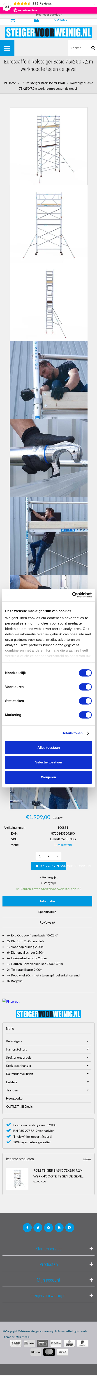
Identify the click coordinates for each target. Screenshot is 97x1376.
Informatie (47, 901)
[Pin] (42, 1343)
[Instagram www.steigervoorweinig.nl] (69, 1227)
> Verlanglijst (48, 877)
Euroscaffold (63, 845)
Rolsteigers (14, 1041)
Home (11, 83)
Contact (60, 19)
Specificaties (47, 912)
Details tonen (72, 733)
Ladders (11, 1082)
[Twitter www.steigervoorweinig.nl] (37, 1227)
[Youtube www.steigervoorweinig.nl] (59, 1227)
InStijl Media (22, 1337)
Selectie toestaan (48, 762)
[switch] (85, 686)
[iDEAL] (29, 1343)
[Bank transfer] (16, 1343)
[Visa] (62, 1352)
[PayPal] (82, 1343)
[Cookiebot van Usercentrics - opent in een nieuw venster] (72, 595)
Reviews (47, 922)
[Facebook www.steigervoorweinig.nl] (27, 1227)
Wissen (87, 1159)
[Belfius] (56, 1343)
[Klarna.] (35, 1352)
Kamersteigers (16, 1049)
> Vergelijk (48, 883)
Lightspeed (79, 1331)
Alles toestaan (48, 747)
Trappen (12, 1090)
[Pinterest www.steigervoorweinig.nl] (48, 1227)
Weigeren (48, 777)
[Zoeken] (93, 48)
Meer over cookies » (49, 14)
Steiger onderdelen (19, 1057)
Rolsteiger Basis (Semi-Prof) (45, 83)
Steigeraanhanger (18, 1065)
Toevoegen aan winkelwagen (52, 866)
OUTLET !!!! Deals (19, 1106)
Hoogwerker (15, 1098)
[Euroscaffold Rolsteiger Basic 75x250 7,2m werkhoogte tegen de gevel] (19, 1179)
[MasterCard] (49, 1352)
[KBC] (69, 1343)
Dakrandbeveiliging (19, 1074)
